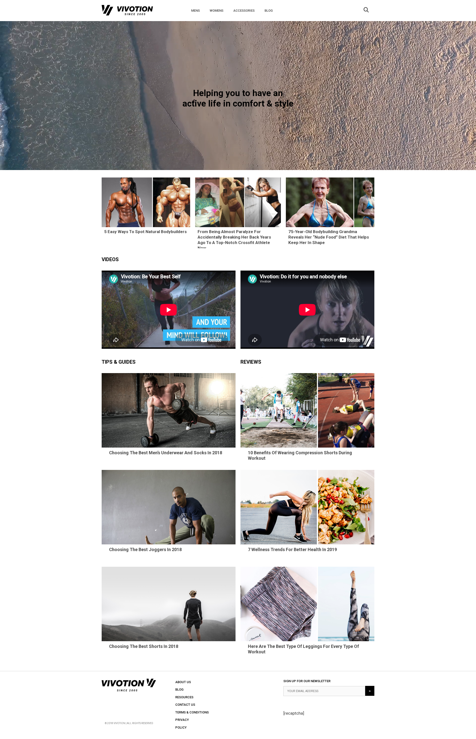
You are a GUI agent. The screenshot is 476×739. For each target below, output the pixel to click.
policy (181, 727)
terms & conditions (192, 712)
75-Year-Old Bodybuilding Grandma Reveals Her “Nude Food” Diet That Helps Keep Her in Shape (328, 237)
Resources (184, 697)
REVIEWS (250, 362)
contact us (185, 704)
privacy (182, 720)
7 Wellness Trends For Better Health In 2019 (292, 549)
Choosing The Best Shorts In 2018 (143, 646)
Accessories (244, 10)
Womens (216, 10)
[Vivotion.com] (127, 11)
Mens (195, 10)
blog (179, 689)
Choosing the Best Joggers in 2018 (145, 549)
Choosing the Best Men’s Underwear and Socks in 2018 (165, 452)
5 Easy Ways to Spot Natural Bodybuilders (145, 231)
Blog (269, 10)
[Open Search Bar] (366, 10)
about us (183, 682)
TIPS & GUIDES (119, 362)
